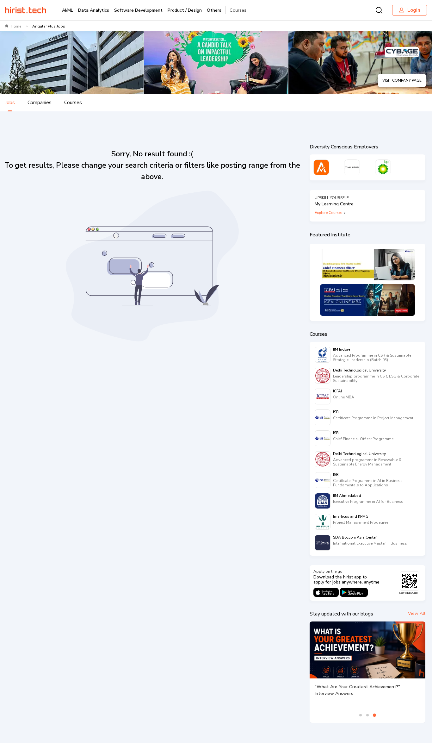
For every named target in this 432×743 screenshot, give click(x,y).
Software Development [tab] (138, 10)
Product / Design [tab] (185, 10)
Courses (238, 10)
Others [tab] (214, 10)
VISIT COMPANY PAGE (402, 80)
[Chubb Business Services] (352, 167)
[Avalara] (321, 167)
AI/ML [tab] (67, 10)
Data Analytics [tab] (93, 10)
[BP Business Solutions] (383, 167)
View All (416, 613)
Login (413, 10)
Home (16, 26)
